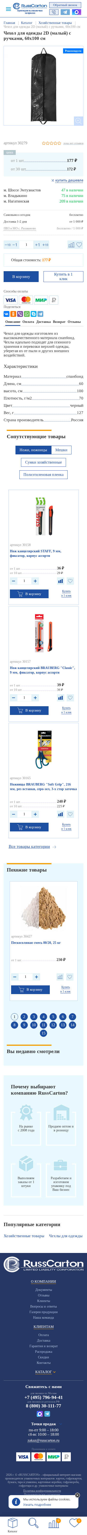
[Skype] (33, 314)
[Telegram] (40, 314)
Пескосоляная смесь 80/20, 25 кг (36, 943)
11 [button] (43, 1025)
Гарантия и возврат (43, 1346)
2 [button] (24, 1017)
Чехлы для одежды (65, 1236)
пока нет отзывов (73, 143)
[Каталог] (13, 1523)
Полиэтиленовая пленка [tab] (43, 475)
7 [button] (72, 1017)
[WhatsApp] (27, 314)
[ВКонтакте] (6, 314)
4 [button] (43, 1017)
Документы (43, 1290)
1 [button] (14, 1017)
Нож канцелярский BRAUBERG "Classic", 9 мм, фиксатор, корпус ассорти (42, 670)
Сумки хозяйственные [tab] (43, 462)
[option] (43, 86)
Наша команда (43, 1317)
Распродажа (43, 1351)
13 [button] (63, 1025)
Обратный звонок (65, 5)
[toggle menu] (8, 8)
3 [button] (34, 1017)
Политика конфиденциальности (42, 1490)
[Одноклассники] (13, 314)
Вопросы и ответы (43, 1306)
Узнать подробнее (37, 1504)
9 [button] (24, 1025)
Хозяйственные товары (24, 1236)
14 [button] (72, 1025)
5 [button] (53, 1017)
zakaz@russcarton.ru (43, 1440)
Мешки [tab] (61, 450)
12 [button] (53, 1025)
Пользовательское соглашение (42, 1494)
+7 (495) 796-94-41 (43, 1397)
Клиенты (43, 1301)
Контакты (44, 1363)
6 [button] (63, 1017)
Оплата (43, 1335)
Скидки (43, 1357)
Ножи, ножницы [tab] (33, 450)
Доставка (43, 1340)
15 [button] (43, 1033)
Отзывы (43, 1295)
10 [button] (34, 1025)
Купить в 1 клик (63, 276)
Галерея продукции (43, 1312)
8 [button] (14, 1025)
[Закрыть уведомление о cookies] (77, 1495)
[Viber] (20, 314)
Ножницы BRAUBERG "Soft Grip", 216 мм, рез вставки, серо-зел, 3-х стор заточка (43, 787)
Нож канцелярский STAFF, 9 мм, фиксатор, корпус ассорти (35, 553)
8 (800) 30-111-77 (43, 1405)
